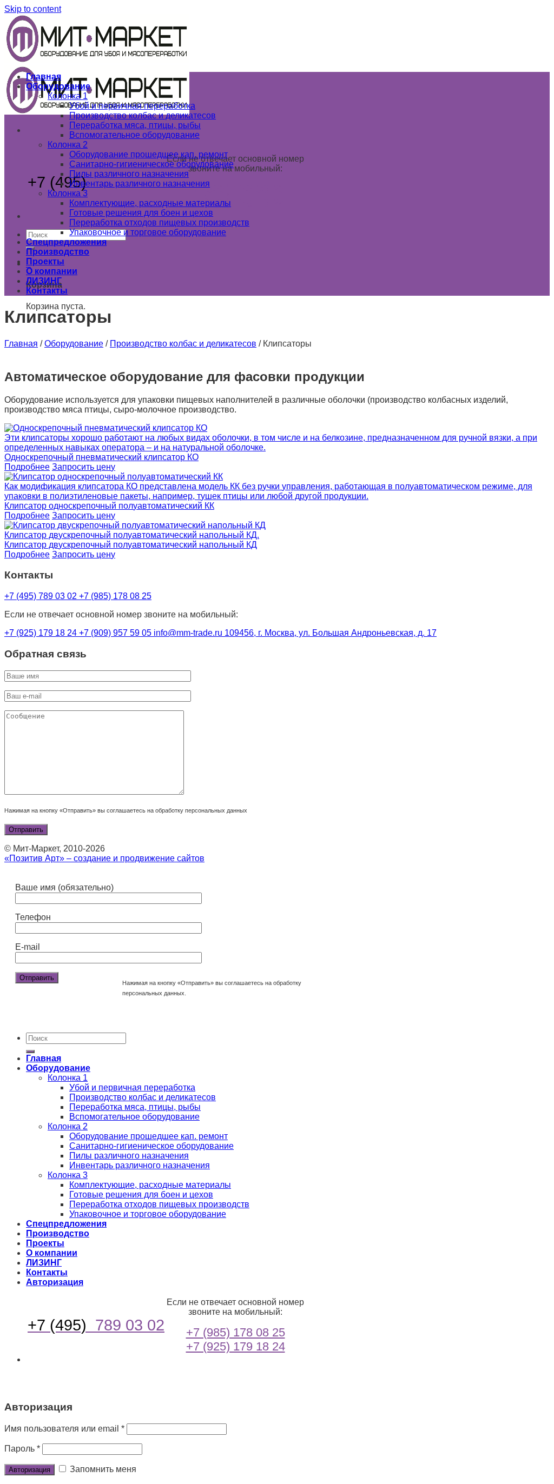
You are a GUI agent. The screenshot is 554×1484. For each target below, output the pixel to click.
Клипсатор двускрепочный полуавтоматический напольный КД (130, 544)
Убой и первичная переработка (132, 105)
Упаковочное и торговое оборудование (147, 232)
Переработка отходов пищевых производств (159, 222)
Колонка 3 (68, 193)
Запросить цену (83, 466)
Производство (57, 251)
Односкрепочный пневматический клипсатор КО (101, 457)
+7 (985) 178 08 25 (235, 189)
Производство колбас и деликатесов (142, 115)
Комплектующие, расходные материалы (150, 203)
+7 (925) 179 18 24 (235, 203)
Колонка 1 (68, 96)
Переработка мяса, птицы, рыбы (135, 125)
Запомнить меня (102, 1469)
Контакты (47, 290)
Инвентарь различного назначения (139, 183)
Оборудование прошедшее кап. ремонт (148, 154)
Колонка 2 (68, 144)
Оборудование (58, 86)
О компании (51, 271)
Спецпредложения (66, 242)
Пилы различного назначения (129, 173)
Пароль (22, 1448)
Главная (43, 76)
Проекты (45, 261)
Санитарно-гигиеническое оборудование (151, 164)
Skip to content (32, 9)
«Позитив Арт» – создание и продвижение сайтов (104, 858)
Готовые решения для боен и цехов (141, 212)
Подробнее (27, 466)
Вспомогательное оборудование (134, 134)
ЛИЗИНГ (44, 280)
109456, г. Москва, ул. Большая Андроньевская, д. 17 (331, 632)
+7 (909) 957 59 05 (116, 632)
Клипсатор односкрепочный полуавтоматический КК (109, 505)
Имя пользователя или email (64, 1428)
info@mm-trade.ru (189, 632)
